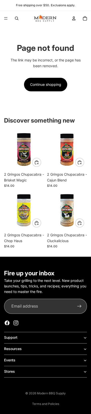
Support (10, 337)
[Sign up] (79, 306)
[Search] (16, 18)
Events (9, 360)
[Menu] (6, 18)
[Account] (73, 18)
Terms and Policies (45, 404)
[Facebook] (7, 323)
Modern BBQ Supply (51, 393)
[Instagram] (16, 323)
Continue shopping (45, 84)
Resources (13, 349)
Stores (9, 371)
